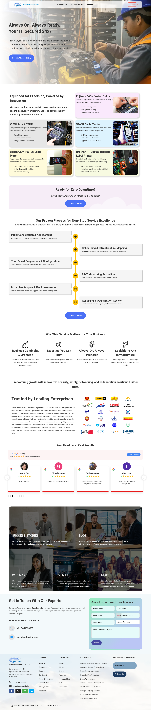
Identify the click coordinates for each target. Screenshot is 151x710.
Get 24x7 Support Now (21, 58)
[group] (24, 479)
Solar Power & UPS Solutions (90, 687)
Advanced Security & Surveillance (92, 667)
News (61, 667)
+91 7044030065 (25, 628)
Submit (96, 643)
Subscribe (120, 674)
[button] (144, 477)
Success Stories (65, 679)
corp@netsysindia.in (27, 637)
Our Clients (63, 687)
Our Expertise (43, 675)
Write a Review (134, 455)
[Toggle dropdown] (66, 4)
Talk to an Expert (76, 203)
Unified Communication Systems (92, 683)
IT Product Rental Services (89, 695)
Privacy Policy (44, 687)
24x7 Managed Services (88, 699)
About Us (90, 4)
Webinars (62, 675)
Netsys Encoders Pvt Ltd (32, 5)
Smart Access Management (90, 671)
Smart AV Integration (87, 679)
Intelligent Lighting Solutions (90, 691)
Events (61, 671)
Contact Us (132, 4)
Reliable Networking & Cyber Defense (93, 663)
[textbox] (125, 622)
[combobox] (118, 615)
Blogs (61, 663)
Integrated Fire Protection (89, 675)
